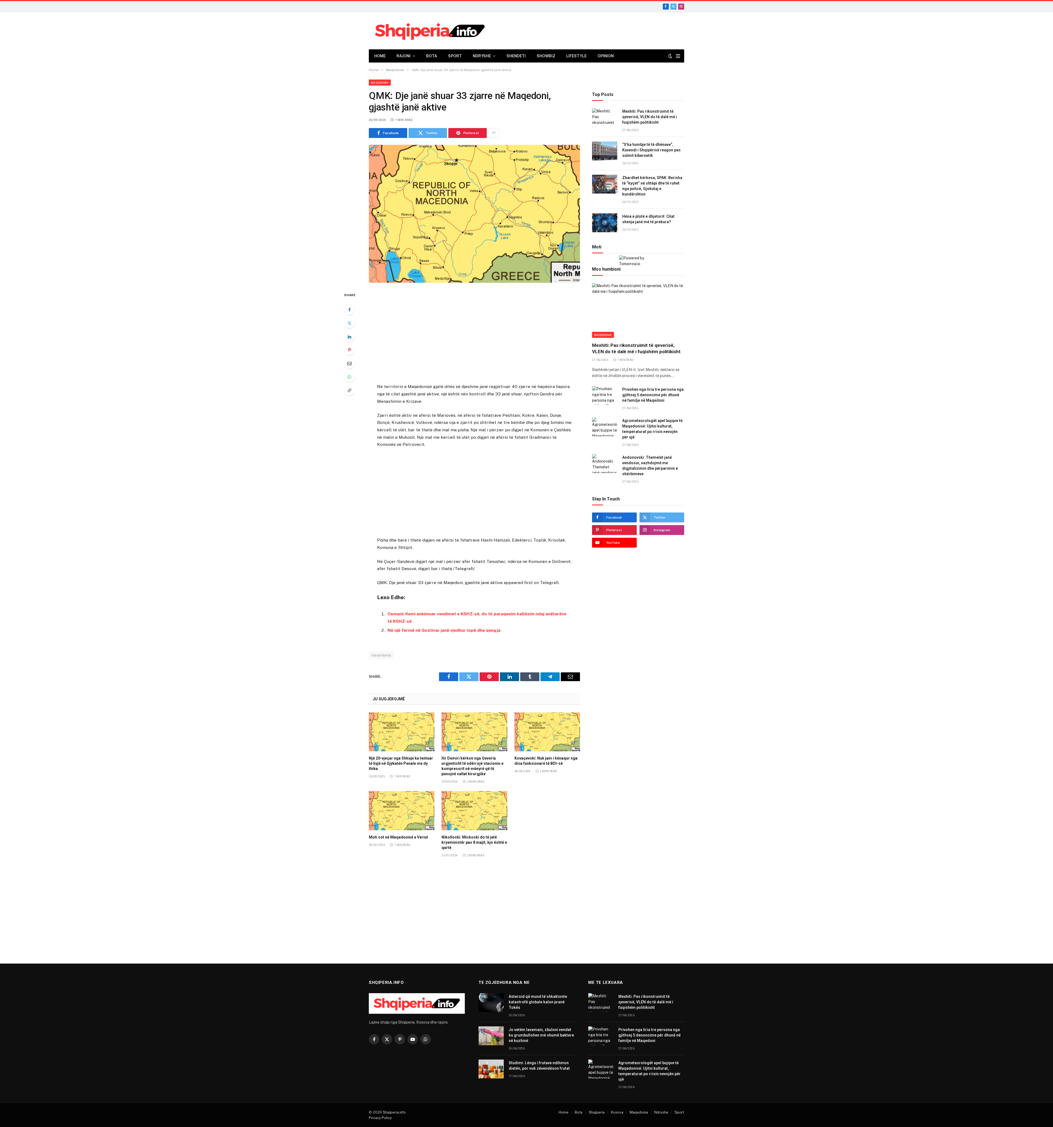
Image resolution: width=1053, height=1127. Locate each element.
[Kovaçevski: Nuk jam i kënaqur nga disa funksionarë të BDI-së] (547, 731)
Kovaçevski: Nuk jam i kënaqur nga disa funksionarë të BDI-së (546, 761)
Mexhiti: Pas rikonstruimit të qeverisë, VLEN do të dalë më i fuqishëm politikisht (649, 117)
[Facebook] (349, 309)
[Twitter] (349, 323)
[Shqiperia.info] (430, 31)
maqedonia (381, 655)
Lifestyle (576, 56)
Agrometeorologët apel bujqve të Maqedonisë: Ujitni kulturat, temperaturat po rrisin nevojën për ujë (652, 428)
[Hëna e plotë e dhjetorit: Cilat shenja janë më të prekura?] (604, 222)
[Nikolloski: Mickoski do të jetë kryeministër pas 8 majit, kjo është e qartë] (474, 810)
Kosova (617, 1112)
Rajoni (404, 56)
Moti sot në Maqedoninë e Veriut (398, 837)
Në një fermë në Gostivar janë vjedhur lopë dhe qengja (443, 630)
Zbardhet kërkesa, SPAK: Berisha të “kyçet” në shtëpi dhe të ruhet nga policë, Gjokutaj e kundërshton (652, 186)
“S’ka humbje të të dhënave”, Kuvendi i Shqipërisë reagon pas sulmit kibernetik (651, 150)
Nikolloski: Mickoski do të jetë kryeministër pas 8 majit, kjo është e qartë (474, 842)
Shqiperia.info (394, 1112)
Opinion (606, 56)
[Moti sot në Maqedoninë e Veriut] (401, 810)
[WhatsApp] (349, 377)
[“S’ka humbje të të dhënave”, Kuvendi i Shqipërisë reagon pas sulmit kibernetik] (604, 150)
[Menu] (678, 56)
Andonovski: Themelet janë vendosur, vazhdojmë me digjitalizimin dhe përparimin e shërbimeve (650, 465)
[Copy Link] (349, 390)
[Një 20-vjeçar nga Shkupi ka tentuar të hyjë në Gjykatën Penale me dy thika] (401, 731)
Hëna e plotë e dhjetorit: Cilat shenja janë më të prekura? (648, 219)
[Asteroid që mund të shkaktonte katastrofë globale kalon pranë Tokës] (491, 1002)
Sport (455, 56)
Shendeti (516, 56)
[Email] (349, 363)
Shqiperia (597, 1112)
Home (380, 56)
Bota (431, 56)
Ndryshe (482, 56)
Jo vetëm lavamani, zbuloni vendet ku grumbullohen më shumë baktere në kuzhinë (541, 1035)
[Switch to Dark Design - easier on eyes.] (670, 56)
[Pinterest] (349, 350)
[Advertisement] (474, 334)
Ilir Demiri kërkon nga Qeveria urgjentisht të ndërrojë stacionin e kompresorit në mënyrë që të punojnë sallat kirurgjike (472, 766)
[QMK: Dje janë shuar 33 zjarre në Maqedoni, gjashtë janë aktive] (474, 214)
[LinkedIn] (349, 336)
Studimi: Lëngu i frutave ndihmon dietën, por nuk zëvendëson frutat (539, 1066)
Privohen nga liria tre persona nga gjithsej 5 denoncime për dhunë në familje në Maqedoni (653, 395)
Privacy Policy (380, 1118)
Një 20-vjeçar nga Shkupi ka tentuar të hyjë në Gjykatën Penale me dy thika (401, 763)
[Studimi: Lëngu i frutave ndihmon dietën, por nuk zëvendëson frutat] (491, 1069)
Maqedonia (380, 82)
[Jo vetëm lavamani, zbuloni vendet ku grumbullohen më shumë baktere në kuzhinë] (491, 1035)
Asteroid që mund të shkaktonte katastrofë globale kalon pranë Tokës (538, 1002)
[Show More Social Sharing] (493, 133)
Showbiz (546, 56)
